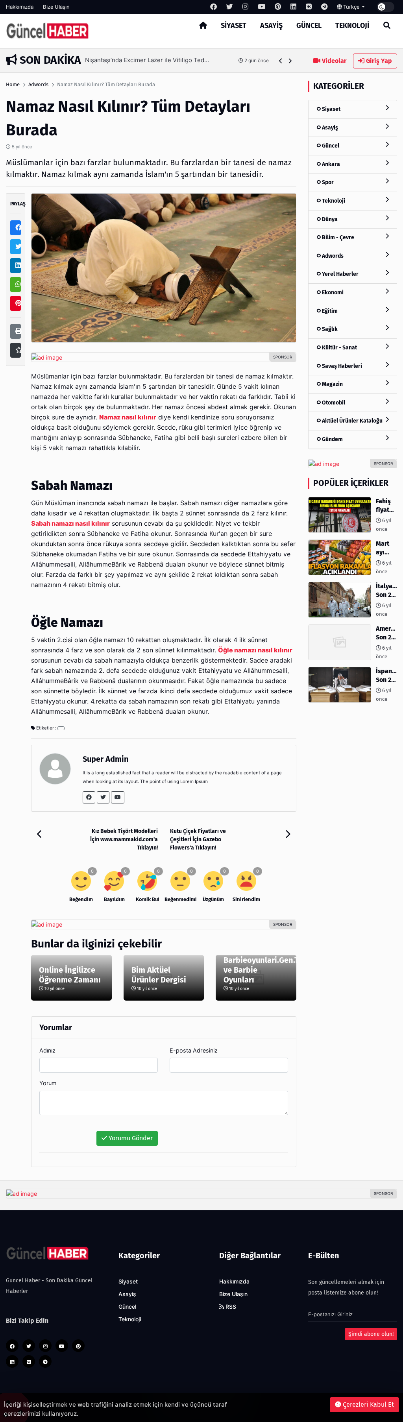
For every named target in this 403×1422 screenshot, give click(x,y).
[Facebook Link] (89, 797)
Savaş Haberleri (341, 366)
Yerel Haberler (340, 274)
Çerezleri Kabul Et (367, 1404)
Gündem (332, 439)
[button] (281, 60)
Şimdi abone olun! (371, 1334)
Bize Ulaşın (56, 7)
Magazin (332, 384)
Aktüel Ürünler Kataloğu (352, 420)
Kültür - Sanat (339, 347)
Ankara (330, 164)
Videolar (333, 61)
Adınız (47, 1050)
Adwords (38, 84)
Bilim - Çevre (337, 237)
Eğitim (329, 311)
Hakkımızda (19, 7)
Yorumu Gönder (130, 1138)
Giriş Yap (378, 61)
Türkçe (351, 7)
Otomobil (333, 402)
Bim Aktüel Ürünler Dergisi (158, 974)
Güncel (309, 25)
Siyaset (233, 25)
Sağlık (329, 329)
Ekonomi (332, 292)
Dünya (329, 219)
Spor (327, 182)
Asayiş (271, 25)
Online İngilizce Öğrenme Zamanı (70, 974)
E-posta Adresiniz (194, 1050)
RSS (230, 1307)
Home (13, 84)
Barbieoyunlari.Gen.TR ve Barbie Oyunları (256, 969)
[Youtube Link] (117, 797)
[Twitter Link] (103, 797)
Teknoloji (352, 25)
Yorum (48, 1083)
